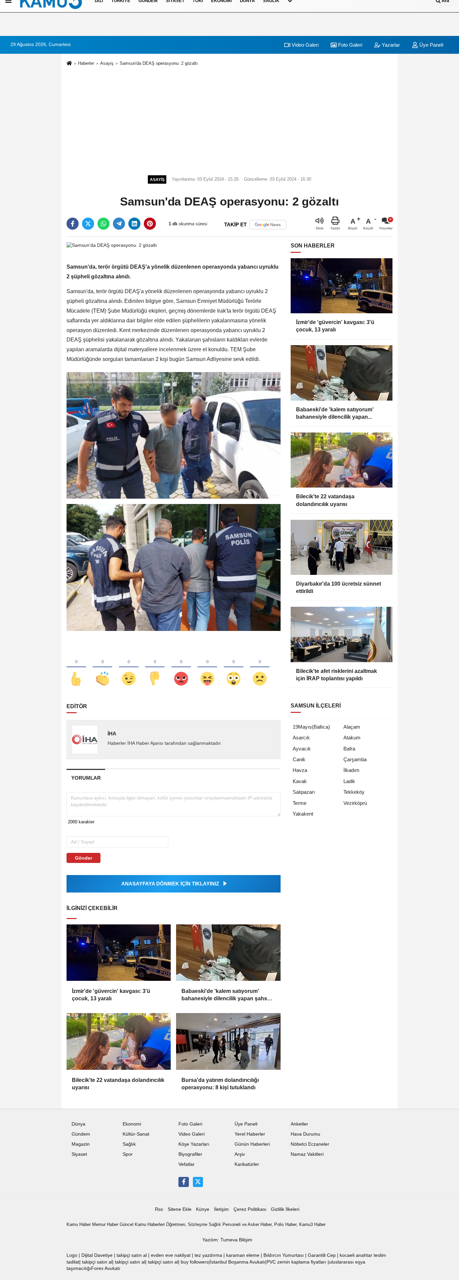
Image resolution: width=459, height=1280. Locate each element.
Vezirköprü (355, 803)
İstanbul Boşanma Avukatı (237, 1262)
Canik (299, 759)
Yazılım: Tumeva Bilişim (227, 1239)
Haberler (86, 63)
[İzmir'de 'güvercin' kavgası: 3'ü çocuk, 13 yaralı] (119, 952)
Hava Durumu (305, 1134)
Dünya (78, 1124)
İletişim (221, 1209)
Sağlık (129, 1144)
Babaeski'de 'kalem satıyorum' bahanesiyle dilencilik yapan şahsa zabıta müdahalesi (225, 995)
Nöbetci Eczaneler (310, 1144)
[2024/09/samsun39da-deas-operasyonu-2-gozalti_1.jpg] (174, 567)
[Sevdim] (128, 667)
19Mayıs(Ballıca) (311, 727)
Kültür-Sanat (136, 1134)
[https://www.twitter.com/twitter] (198, 1182)
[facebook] (73, 224)
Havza (300, 770)
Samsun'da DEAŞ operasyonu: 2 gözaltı (159, 63)
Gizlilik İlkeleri (285, 1209)
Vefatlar (186, 1164)
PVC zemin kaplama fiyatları (296, 1262)
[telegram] (119, 224)
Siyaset (79, 1154)
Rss (159, 1209)
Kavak (300, 781)
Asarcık (301, 737)
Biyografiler (190, 1154)
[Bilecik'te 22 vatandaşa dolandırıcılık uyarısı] (119, 1041)
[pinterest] (150, 224)
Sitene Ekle (180, 1209)
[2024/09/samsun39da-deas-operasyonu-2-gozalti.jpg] (174, 435)
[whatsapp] (103, 224)
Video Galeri (304, 45)
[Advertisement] (229, 120)
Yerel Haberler (250, 1134)
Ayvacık (302, 748)
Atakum (352, 737)
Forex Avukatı (105, 1268)
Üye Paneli (430, 45)
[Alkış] (102, 667)
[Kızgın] (181, 667)
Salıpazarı (304, 792)
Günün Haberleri (252, 1144)
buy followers (195, 1262)
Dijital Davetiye (97, 1255)
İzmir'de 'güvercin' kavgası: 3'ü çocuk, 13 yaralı (111, 994)
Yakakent (303, 814)
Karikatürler (247, 1164)
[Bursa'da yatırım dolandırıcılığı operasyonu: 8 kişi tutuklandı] (228, 1041)
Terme (299, 803)
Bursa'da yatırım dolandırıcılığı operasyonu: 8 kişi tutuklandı (220, 1083)
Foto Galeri (349, 45)
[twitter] (88, 224)
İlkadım (351, 770)
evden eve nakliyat (171, 1255)
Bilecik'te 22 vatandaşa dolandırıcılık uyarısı (118, 1083)
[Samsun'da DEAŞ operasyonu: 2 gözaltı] (112, 245)
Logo (72, 1255)
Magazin (81, 1144)
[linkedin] (134, 224)
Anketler (299, 1124)
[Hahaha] (207, 667)
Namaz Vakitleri (307, 1154)
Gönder (83, 858)
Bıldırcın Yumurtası (283, 1255)
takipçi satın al (132, 1255)
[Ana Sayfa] (69, 63)
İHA (112, 733)
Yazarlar (390, 45)
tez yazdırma (208, 1255)
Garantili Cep (322, 1255)
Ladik (349, 781)
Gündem (81, 1134)
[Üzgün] (259, 667)
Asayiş (107, 63)
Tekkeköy (354, 792)
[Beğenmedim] (155, 667)
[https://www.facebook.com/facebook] (183, 1182)
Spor (128, 1154)
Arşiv (240, 1154)
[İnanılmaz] (233, 667)
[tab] (86, 778)
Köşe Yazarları (193, 1144)
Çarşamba (355, 759)
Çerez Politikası (250, 1209)
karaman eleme (242, 1255)
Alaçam (351, 727)
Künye (202, 1209)
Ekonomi (132, 1124)
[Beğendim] (76, 667)
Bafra (349, 748)
